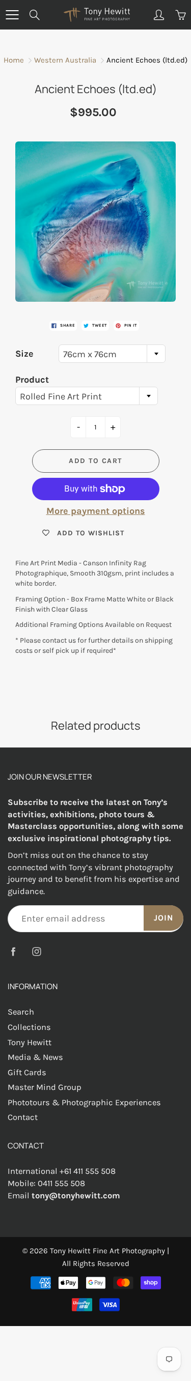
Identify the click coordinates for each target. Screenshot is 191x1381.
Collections (29, 1027)
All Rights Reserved (95, 1263)
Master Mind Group (44, 1087)
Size (24, 353)
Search (21, 1012)
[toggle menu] (12, 14)
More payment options (95, 510)
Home (14, 60)
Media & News (35, 1057)
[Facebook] (13, 951)
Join (163, 918)
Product (32, 379)
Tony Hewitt (29, 1042)
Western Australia (65, 60)
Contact (23, 1117)
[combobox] (112, 353)
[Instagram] (36, 951)
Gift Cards (27, 1072)
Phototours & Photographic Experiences (84, 1102)
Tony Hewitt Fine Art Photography (107, 1250)
